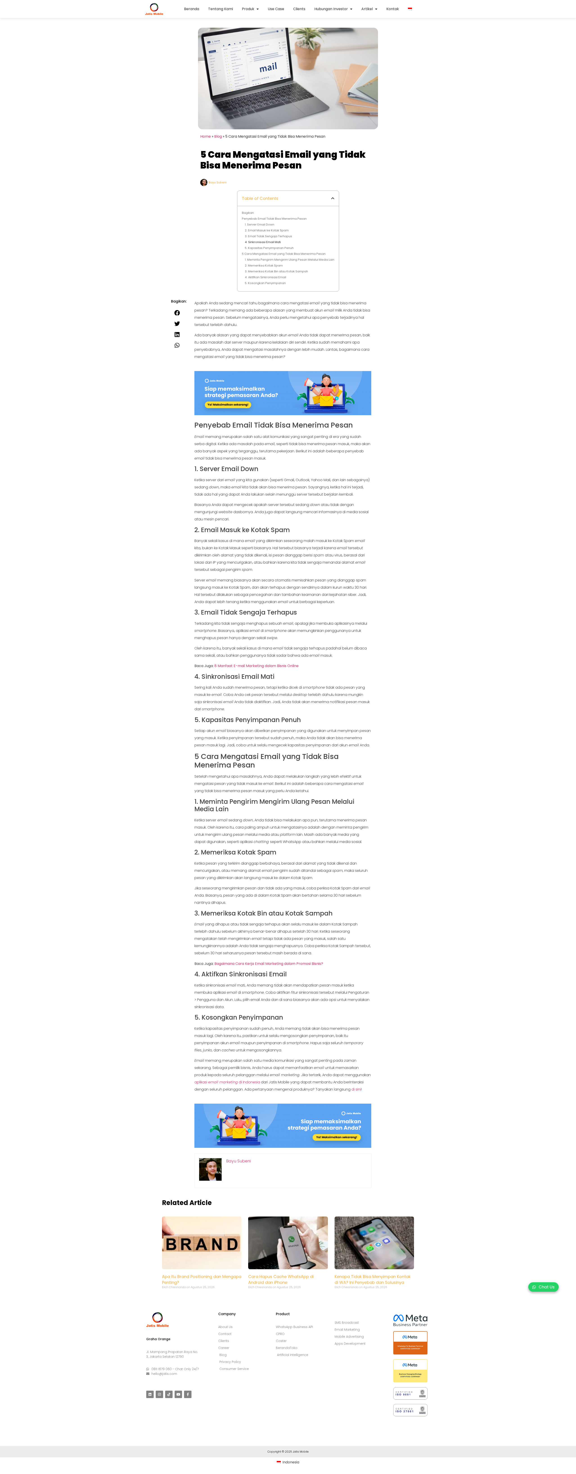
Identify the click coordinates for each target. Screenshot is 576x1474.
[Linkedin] (150, 1394)
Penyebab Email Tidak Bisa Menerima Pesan (274, 218)
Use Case (276, 8)
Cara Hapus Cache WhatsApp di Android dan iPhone (281, 1279)
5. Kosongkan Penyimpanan (265, 283)
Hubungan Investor (331, 8)
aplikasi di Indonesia (227, 1082)
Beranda (191, 8)
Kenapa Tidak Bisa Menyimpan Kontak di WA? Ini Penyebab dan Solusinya (373, 1279)
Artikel (367, 8)
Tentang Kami (220, 8)
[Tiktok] (169, 1394)
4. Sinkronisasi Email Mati (263, 242)
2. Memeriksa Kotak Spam (264, 265)
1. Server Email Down (259, 224)
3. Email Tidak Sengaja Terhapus (268, 236)
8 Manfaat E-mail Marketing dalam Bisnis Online (256, 665)
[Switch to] (409, 9)
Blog (218, 136)
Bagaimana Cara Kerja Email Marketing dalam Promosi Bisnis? (268, 963)
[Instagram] (159, 1394)
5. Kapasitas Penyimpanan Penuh (269, 248)
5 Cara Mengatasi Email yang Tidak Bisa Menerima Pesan (284, 254)
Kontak (392, 8)
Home (205, 136)
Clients (299, 8)
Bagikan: (248, 213)
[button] (332, 198)
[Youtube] (178, 1394)
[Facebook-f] (187, 1394)
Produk (248, 8)
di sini (356, 1089)
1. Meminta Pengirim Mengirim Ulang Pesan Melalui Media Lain (289, 259)
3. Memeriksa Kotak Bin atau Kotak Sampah (276, 271)
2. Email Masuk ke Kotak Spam (267, 230)
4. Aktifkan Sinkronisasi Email (265, 277)
